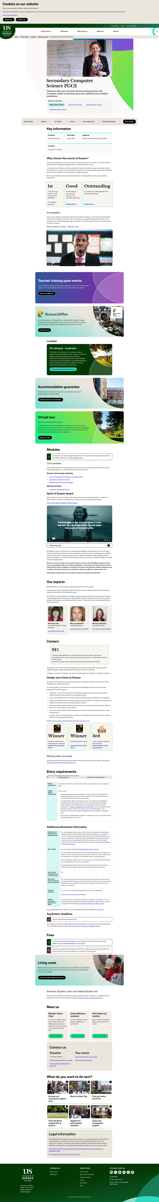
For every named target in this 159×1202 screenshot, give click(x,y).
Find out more (44, 330)
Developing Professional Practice (59, 479)
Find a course (84, 1172)
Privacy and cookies (116, 1179)
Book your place (56, 1036)
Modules (43, 121)
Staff (122, 26)
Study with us (46, 31)
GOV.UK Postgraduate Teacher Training (86, 849)
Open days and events (87, 1174)
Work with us (82, 31)
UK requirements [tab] (63, 777)
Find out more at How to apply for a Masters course (84, 926)
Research (64, 31)
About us (100, 31)
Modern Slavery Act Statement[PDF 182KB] (119, 1183)
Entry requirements (88, 121)
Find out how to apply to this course (86, 1057)
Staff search (53, 1174)
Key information (28, 121)
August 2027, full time (57, 105)
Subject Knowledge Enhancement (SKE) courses (89, 903)
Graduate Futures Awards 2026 (56, 747)
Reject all (9, 19)
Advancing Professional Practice (59, 489)
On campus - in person (55, 149)
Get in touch (53, 1172)
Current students (131, 26)
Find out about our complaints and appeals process (64, 1154)
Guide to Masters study (76, 458)
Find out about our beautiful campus (63, 369)
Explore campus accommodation (50, 399)
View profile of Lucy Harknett (79, 629)
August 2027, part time (75, 105)
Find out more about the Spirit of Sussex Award (62, 503)
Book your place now (47, 293)
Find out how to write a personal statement (73, 894)
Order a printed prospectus (83, 1060)
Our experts (58, 121)
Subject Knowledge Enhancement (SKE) (81, 807)
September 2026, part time (58, 109)
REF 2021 (51, 198)
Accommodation (85, 1177)
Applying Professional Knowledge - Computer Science (66, 477)
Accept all (22, 19)
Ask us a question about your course (61, 1060)
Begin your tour (45, 437)
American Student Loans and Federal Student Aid (88, 998)
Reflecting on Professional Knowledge (61, 482)
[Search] (155, 31)
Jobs (81, 1185)
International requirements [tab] (96, 777)
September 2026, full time (94, 105)
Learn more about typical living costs (52, 977)
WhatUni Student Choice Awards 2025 (100, 747)
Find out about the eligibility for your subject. (71, 943)
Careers (72, 121)
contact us (101, 909)
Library (82, 1180)
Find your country (100, 1036)
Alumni (116, 31)
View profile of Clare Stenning (101, 629)
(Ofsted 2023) (70, 204)
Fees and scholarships (109, 121)
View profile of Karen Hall (56, 631)
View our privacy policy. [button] (10, 15)
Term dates (83, 1183)
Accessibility (115, 26)
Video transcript (55, 545)
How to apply (129, 121)
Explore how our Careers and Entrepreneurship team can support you (68, 721)
